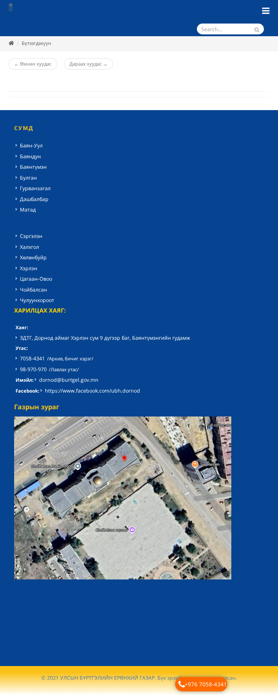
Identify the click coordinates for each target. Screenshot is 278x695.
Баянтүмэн (33, 166)
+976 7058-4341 (206, 684)
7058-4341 (32, 358)
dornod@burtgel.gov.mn (68, 379)
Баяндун (30, 156)
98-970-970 (33, 369)
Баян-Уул (31, 145)
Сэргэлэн (31, 236)
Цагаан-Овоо (36, 278)
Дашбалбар (34, 199)
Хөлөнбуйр (33, 257)
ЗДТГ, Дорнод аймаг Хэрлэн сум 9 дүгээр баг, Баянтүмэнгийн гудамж (105, 337)
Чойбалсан (33, 289)
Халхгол (29, 246)
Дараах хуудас (89, 63)
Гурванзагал (35, 188)
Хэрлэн (28, 268)
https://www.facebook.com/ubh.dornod (92, 390)
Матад (28, 209)
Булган (28, 177)
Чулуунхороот (37, 300)
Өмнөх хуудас (32, 63)
